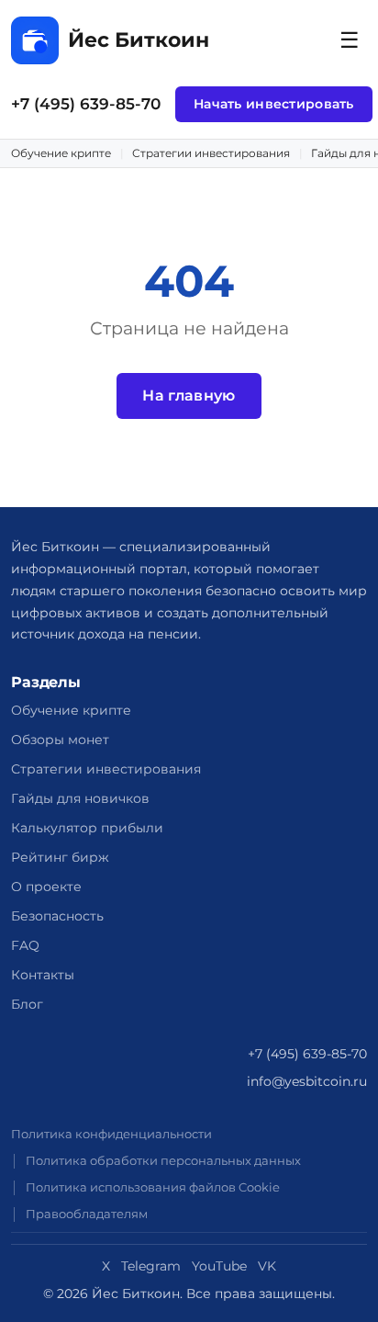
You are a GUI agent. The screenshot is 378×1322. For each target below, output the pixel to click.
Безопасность (57, 916)
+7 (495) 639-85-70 (86, 104)
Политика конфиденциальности (111, 1134)
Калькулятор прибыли (87, 827)
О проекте (46, 886)
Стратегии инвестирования (211, 153)
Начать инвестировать (274, 104)
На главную (188, 395)
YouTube (219, 1266)
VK (267, 1266)
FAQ (25, 945)
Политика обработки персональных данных (163, 1161)
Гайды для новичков (80, 798)
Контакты (42, 974)
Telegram (151, 1266)
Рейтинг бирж (60, 857)
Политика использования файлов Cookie (153, 1187)
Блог (27, 1004)
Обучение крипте (61, 153)
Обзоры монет (60, 739)
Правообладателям (87, 1214)
